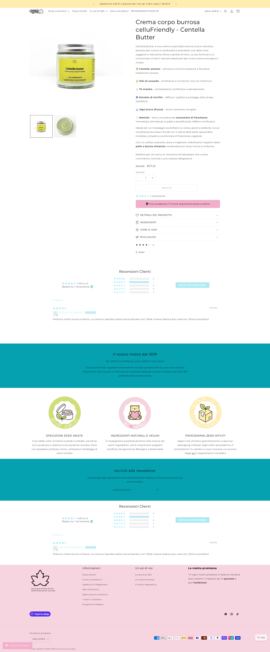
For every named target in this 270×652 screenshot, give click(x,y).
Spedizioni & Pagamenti (95, 584)
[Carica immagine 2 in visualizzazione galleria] (65, 126)
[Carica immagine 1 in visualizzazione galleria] (41, 126)
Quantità (140, 172)
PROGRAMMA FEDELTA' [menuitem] (145, 11)
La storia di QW (143, 574)
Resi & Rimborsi (90, 589)
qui (193, 453)
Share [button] (142, 252)
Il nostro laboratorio (146, 584)
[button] (225, 11)
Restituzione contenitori (95, 594)
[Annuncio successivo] (176, 4)
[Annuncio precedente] (94, 4)
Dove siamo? (89, 574)
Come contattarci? (92, 579)
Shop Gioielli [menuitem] (79, 11)
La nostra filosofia (144, 579)
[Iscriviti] (157, 490)
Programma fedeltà (92, 604)
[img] (60, 308)
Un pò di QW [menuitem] (97, 11)
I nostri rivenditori (92, 599)
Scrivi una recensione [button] (192, 285)
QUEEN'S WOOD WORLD (47, 649)
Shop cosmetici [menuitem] (57, 11)
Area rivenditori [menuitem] (119, 11)
